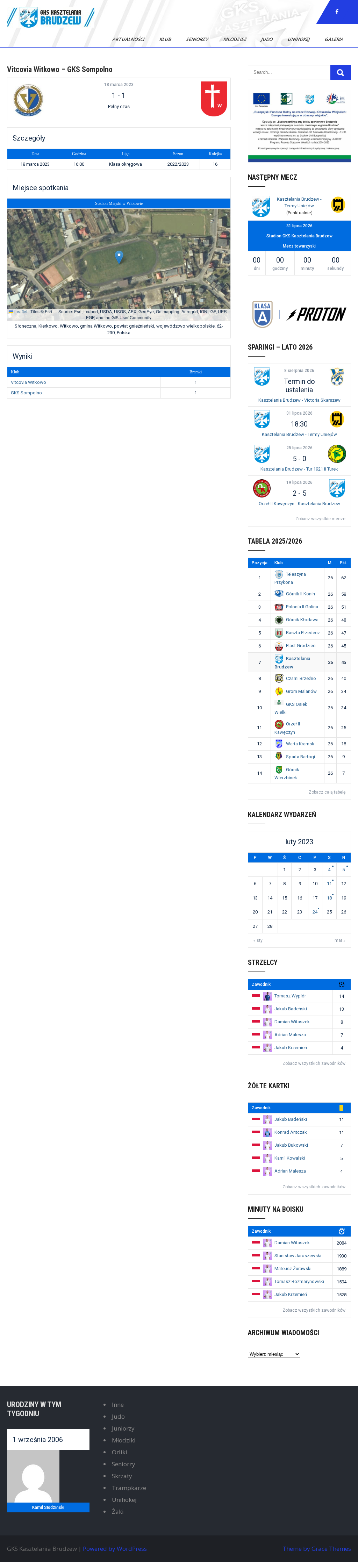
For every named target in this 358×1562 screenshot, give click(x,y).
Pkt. (343, 562)
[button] (119, 257)
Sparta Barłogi (300, 756)
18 (329, 898)
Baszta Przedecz (303, 632)
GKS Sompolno (26, 392)
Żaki (118, 1511)
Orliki (119, 1452)
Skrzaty (122, 1476)
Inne (118, 1404)
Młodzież (235, 39)
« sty (258, 940)
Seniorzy (197, 39)
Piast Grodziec (300, 645)
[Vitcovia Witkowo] (47, 98)
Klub (166, 39)
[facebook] (337, 12)
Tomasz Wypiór (290, 995)
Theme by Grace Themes (316, 1549)
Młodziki (124, 1440)
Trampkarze (129, 1488)
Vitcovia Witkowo (28, 382)
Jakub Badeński (290, 1008)
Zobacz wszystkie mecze (320, 518)
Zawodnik (261, 984)
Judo (267, 39)
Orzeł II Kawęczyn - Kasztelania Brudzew (299, 503)
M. (330, 562)
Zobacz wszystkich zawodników (313, 1063)
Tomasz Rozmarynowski (299, 1281)
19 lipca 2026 (299, 482)
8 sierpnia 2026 (299, 370)
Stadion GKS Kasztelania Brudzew (299, 236)
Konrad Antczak (290, 1132)
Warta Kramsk (300, 743)
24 (315, 912)
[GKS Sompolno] (190, 98)
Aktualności (129, 39)
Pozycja (259, 562)
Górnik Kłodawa (302, 619)
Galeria (334, 39)
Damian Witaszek (292, 1021)
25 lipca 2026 (299, 447)
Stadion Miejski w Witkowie (119, 203)
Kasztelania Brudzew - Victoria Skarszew (299, 400)
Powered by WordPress (115, 1549)
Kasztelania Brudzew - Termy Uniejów (299, 434)
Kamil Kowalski (289, 1158)
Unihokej (299, 39)
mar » (340, 940)
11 (329, 883)
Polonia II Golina (302, 606)
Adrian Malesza (290, 1034)
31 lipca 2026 (299, 413)
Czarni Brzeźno (301, 678)
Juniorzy (123, 1428)
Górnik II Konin (300, 593)
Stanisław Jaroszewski (297, 1255)
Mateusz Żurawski (293, 1268)
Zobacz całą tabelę (327, 792)
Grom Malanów (301, 691)
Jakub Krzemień (290, 1047)
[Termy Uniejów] (338, 206)
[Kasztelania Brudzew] (261, 207)
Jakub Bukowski (291, 1145)
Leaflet (20, 311)
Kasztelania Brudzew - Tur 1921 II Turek (299, 469)
